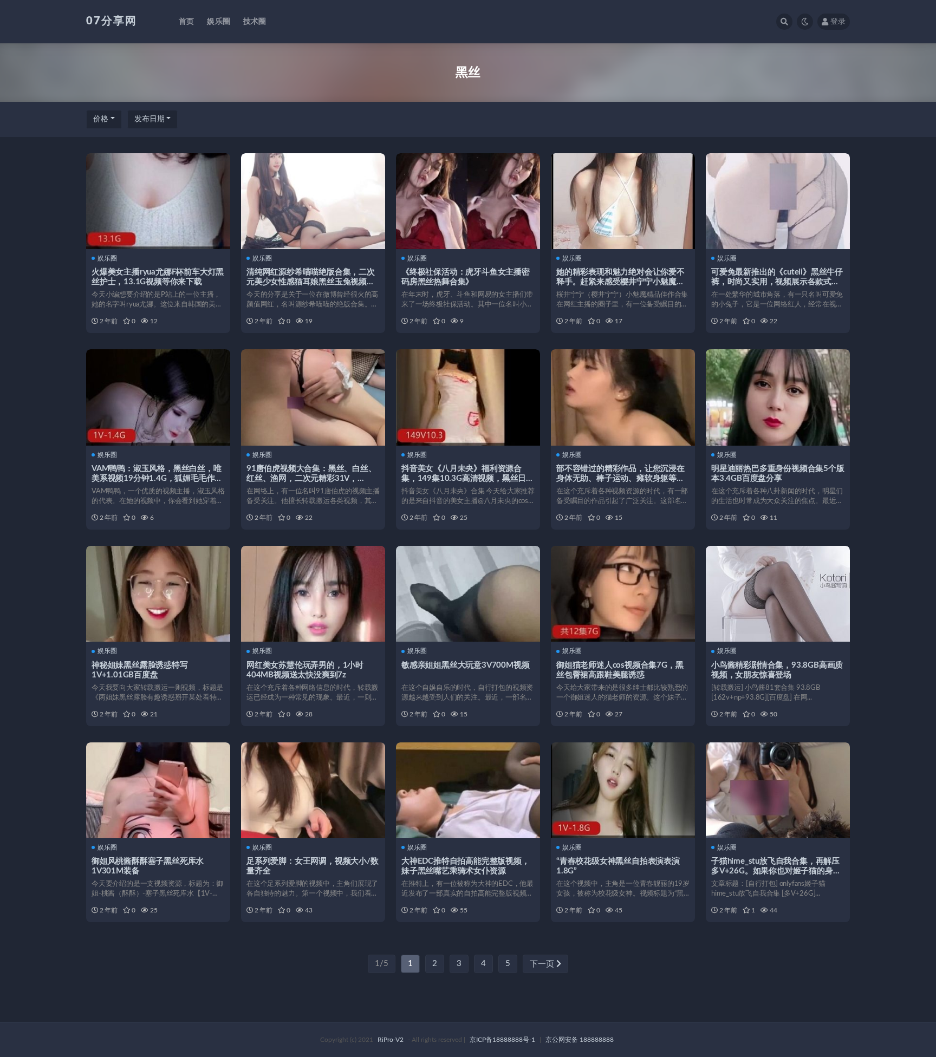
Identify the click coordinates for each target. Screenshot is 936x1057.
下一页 (543, 964)
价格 (100, 119)
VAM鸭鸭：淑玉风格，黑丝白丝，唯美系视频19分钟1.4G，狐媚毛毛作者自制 (157, 478)
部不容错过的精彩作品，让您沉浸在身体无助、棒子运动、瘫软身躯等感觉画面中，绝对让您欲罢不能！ (620, 478)
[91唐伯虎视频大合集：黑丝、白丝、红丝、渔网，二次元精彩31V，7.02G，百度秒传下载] (313, 397)
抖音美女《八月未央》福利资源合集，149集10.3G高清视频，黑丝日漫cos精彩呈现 (467, 478)
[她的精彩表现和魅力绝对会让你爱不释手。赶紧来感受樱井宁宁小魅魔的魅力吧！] (623, 201)
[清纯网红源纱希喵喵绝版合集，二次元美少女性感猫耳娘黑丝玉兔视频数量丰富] (313, 201)
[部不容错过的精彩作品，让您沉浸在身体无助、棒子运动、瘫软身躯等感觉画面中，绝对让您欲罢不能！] (623, 397)
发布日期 (149, 119)
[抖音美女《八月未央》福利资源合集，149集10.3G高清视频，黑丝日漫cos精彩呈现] (468, 397)
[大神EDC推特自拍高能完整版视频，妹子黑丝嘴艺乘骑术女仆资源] (468, 790)
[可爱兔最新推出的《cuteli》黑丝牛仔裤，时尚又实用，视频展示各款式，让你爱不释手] (778, 201)
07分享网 (111, 21)
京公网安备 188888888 (579, 1039)
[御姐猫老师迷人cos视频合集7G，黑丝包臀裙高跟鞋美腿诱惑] (623, 594)
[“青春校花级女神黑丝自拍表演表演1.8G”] (623, 790)
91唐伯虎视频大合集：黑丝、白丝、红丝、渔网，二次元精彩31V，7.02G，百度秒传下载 (311, 478)
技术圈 (254, 21)
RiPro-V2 (391, 1039)
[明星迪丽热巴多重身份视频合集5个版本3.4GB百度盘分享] (778, 397)
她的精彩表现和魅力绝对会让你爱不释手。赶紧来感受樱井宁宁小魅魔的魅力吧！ (620, 282)
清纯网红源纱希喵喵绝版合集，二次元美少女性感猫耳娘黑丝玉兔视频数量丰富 (310, 282)
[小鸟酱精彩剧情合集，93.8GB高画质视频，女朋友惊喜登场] (778, 594)
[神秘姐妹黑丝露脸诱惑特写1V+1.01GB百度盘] (158, 594)
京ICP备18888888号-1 (502, 1039)
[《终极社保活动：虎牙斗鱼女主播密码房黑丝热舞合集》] (468, 201)
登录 (838, 21)
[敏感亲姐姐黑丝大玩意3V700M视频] (468, 594)
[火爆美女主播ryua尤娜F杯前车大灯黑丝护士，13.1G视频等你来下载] (158, 201)
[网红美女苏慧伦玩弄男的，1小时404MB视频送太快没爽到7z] (313, 594)
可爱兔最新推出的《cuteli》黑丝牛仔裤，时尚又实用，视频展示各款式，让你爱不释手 (777, 282)
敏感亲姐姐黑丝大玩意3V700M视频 (465, 665)
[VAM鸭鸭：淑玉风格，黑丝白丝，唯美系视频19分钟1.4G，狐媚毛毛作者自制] (158, 397)
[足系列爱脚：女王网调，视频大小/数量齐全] (313, 790)
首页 (186, 21)
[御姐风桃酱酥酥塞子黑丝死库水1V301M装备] (158, 790)
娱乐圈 (218, 21)
